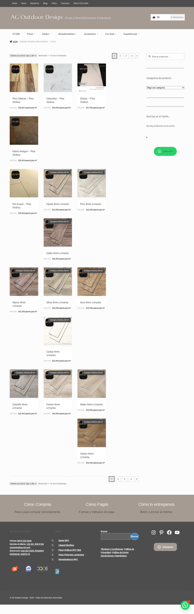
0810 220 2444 (24, 541)
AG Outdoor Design (37, 17)
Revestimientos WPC (68, 559)
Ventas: (13, 541)
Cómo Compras (37, 504)
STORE (16, 34)
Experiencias (130, 34)
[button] (185, 605)
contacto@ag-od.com (20, 547)
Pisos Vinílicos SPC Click (70, 550)
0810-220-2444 (81, 3)
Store (23, 3)
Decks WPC (64, 540)
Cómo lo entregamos (156, 504)
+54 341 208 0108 (35, 544)
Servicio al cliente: (18, 544)
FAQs (54, 3)
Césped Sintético (66, 545)
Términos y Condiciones (112, 549)
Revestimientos (66, 34)
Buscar (104, 531)
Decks (45, 34)
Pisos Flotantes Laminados (71, 555)
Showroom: (15, 551)
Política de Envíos (120, 552)
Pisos (30, 34)
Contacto (65, 3)
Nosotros (34, 3)
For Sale (109, 34)
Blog (45, 3)
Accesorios (90, 34)
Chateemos (167, 547)
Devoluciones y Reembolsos (114, 556)
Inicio (14, 3)
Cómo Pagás (97, 504)
